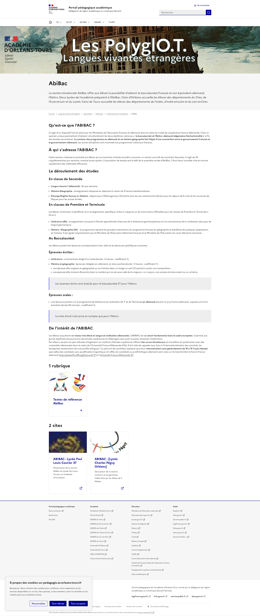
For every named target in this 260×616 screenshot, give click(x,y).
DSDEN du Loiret (97, 541)
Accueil (52, 114)
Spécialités (88, 114)
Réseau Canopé (138, 541)
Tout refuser (58, 603)
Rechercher (208, 12)
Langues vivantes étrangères (69, 114)
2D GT (69, 22)
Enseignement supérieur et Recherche (146, 570)
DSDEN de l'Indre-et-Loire (100, 532)
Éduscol (135, 528)
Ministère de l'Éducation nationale (145, 511)
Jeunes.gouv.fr (137, 519)
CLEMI (134, 554)
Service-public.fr (179, 519)
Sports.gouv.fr (178, 532)
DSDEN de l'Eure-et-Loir (99, 524)
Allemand (99, 114)
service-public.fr (178, 596)
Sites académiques (139, 574)
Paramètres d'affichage (159, 606)
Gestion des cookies (134, 606)
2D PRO (83, 22)
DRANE (97, 22)
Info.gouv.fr (177, 515)
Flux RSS (52, 519)
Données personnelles (112, 606)
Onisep (134, 532)
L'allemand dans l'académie (117, 114)
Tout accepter (78, 603)
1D (57, 22)
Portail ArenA (95, 515)
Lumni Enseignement (139, 550)
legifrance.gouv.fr (140, 596)
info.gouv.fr (159, 596)
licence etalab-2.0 (145, 612)
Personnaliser (38, 603)
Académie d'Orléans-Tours (100, 511)
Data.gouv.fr (178, 528)
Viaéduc (135, 545)
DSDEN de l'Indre (97, 528)
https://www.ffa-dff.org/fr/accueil (76, 355)
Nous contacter (55, 511)
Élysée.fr (176, 511)
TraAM (112, 22)
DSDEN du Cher (96, 519)
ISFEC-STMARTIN (97, 554)
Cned (134, 537)
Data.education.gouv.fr (141, 515)
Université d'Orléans (98, 545)
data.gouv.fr (197, 596)
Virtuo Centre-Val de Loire (100, 558)
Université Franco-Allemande (115, 355)
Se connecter (203, 5)
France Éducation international (144, 558)
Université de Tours (97, 550)
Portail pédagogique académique (90, 8)
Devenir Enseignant (139, 524)
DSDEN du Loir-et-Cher (99, 537)
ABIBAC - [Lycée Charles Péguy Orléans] (106, 463)
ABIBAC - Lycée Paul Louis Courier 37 (67, 461)
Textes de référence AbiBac (67, 401)
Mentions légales (94, 606)
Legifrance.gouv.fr (180, 524)
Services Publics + (180, 537)
